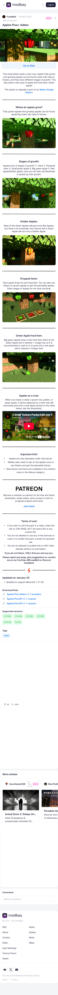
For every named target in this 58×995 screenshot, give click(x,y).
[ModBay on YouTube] (4, 969)
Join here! (29, 506)
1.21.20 (40, 616)
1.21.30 (29, 616)
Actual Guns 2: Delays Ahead (21, 814)
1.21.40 (18, 616)
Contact (6, 937)
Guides (32, 932)
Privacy (14, 979)
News (32, 927)
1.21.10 (7, 622)
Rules (5, 942)
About (5, 932)
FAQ (4, 927)
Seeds (5, 958)
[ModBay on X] (10, 969)
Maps (31, 942)
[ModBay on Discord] (16, 969)
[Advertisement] (29, 672)
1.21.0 (18, 622)
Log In (51, 4)
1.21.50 (7, 616)
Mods (48, 18)
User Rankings (9, 948)
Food (6, 636)
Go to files (29, 65)
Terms (4, 979)
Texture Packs (9, 953)
